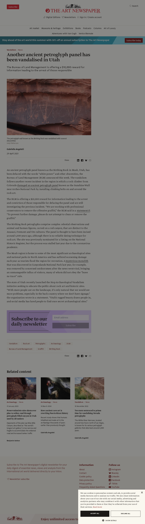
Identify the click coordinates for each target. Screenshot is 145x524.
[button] (110, 520)
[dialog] (111, 507)
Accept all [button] (94, 513)
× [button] (142, 493)
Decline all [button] (125, 514)
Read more (97, 507)
